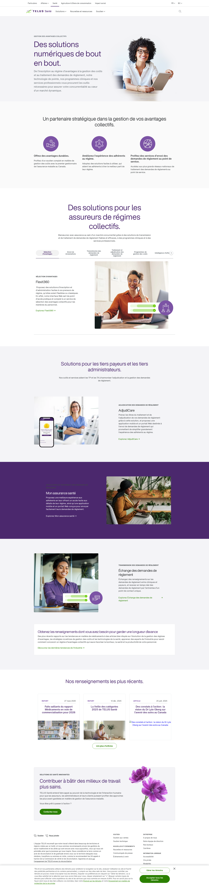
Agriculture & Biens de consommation (76, 3)
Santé (55, 3)
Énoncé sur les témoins (92, 881)
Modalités (147, 863)
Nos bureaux (148, 844)
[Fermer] (174, 868)
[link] (81, 11)
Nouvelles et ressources (81, 11)
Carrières (146, 848)
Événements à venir (121, 856)
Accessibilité (148, 856)
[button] (61, 11)
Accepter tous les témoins (154, 878)
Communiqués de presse (123, 853)
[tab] (47, 253)
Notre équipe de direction (153, 841)
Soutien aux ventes (120, 837)
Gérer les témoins (154, 870)
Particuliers (32, 3)
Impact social (100, 3)
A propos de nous (150, 837)
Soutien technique (120, 841)
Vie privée (147, 860)
